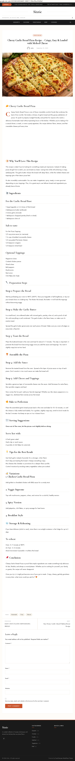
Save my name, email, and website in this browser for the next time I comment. (27, 701)
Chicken (35, 734)
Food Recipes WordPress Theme (64, 758)
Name (7, 668)
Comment (8, 643)
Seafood (35, 740)
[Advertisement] (37, 142)
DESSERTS (16, 22)
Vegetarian (37, 35)
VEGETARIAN (37, 22)
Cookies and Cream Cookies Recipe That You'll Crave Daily (23, 4)
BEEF (46, 22)
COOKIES (54, 22)
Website (7, 688)
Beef (34, 746)
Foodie (35, 737)
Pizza (22, 614)
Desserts (35, 731)
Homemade (14, 614)
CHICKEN (26, 22)
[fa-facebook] (72, 18)
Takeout (29, 614)
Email (7, 678)
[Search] (70, 22)
